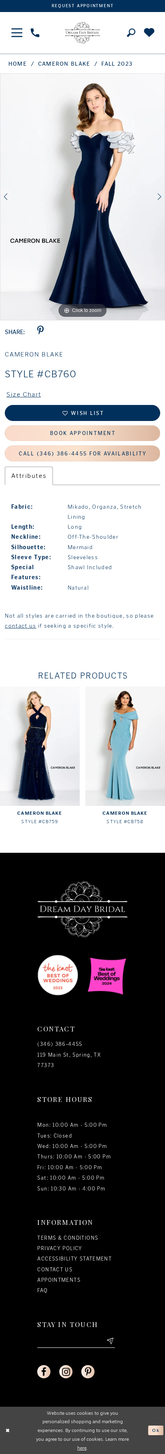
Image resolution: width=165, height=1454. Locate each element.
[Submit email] (109, 1341)
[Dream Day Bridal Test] (82, 33)
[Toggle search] (131, 33)
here (82, 1448)
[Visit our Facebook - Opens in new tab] (43, 1371)
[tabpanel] (82, 197)
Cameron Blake (64, 63)
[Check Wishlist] (149, 32)
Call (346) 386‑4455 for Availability (83, 454)
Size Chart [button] (24, 394)
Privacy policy (59, 1248)
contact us (20, 625)
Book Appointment (83, 433)
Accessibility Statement (74, 1259)
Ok (156, 1431)
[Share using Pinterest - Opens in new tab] (40, 332)
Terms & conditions (67, 1238)
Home (17, 63)
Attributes (28, 475)
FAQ (42, 1290)
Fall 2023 (117, 63)
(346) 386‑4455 (59, 1044)
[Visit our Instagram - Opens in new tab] (65, 1371)
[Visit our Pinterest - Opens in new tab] (88, 1371)
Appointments (58, 1280)
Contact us (54, 1270)
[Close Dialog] (8, 1430)
